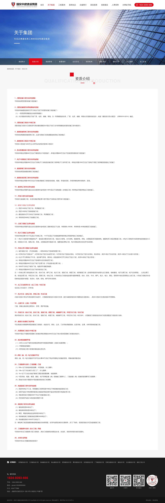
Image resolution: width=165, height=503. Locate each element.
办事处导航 (127, 4)
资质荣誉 (49, 61)
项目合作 (116, 61)
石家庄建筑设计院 (111, 462)
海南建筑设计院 (45, 462)
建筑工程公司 (141, 462)
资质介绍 (35, 61)
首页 (42, 4)
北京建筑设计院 (130, 462)
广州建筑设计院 (99, 462)
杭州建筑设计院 (88, 462)
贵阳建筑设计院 (66, 462)
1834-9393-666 (145, 4)
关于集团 (51, 4)
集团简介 (22, 61)
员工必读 (143, 61)
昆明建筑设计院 (23, 462)
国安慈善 (93, 4)
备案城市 (62, 61)
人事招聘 (115, 4)
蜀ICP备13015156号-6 (67, 500)
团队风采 (102, 61)
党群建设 (104, 4)
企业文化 (76, 61)
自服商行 (83, 4)
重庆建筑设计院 (77, 462)
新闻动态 (72, 4)
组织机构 (89, 61)
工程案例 (61, 4)
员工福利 (129, 61)
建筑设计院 (121, 462)
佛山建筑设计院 (55, 462)
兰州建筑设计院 (34, 462)
